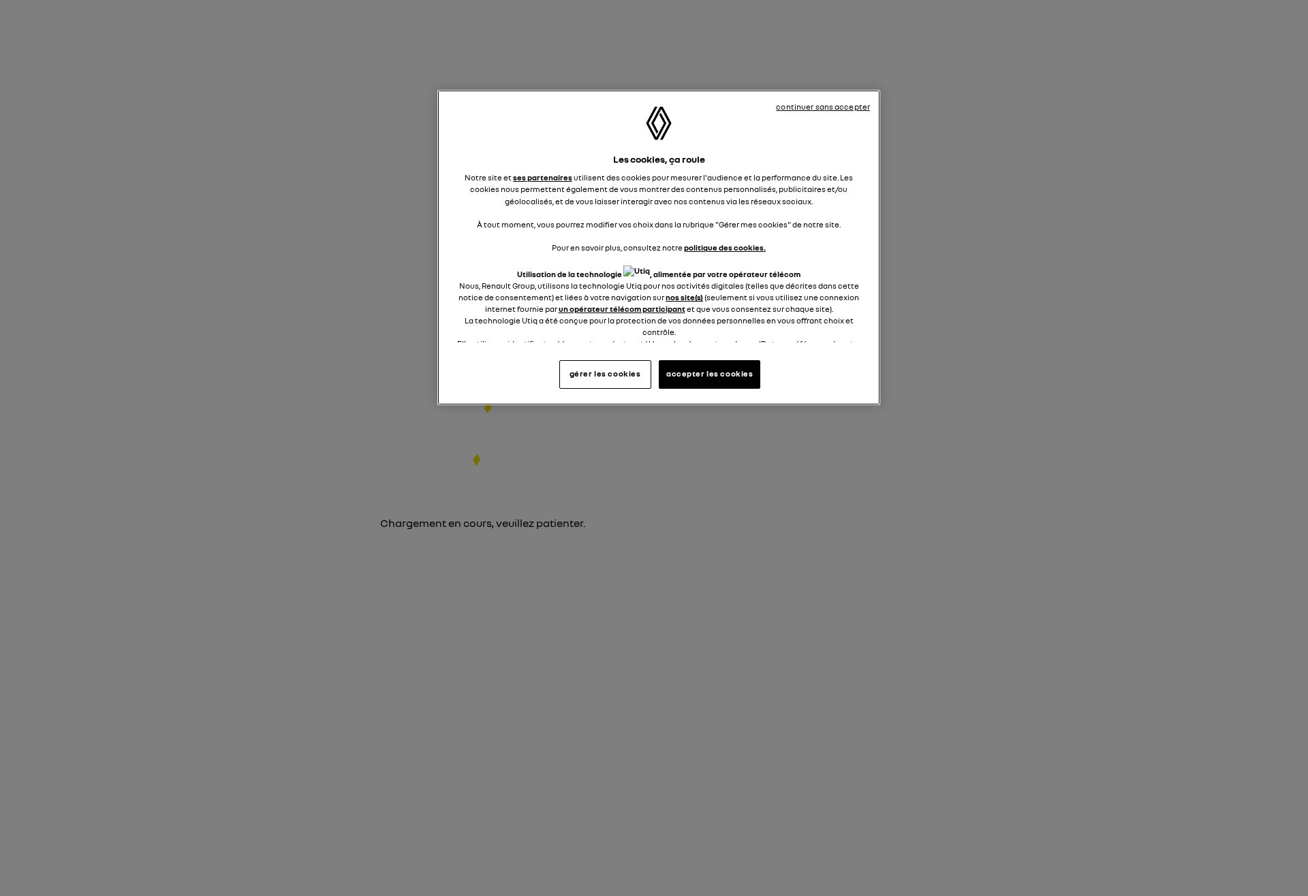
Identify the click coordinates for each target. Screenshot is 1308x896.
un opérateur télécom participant (622, 309)
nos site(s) (684, 297)
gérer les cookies (605, 373)
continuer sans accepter (823, 107)
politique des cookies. (725, 248)
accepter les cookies (709, 373)
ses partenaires (542, 177)
